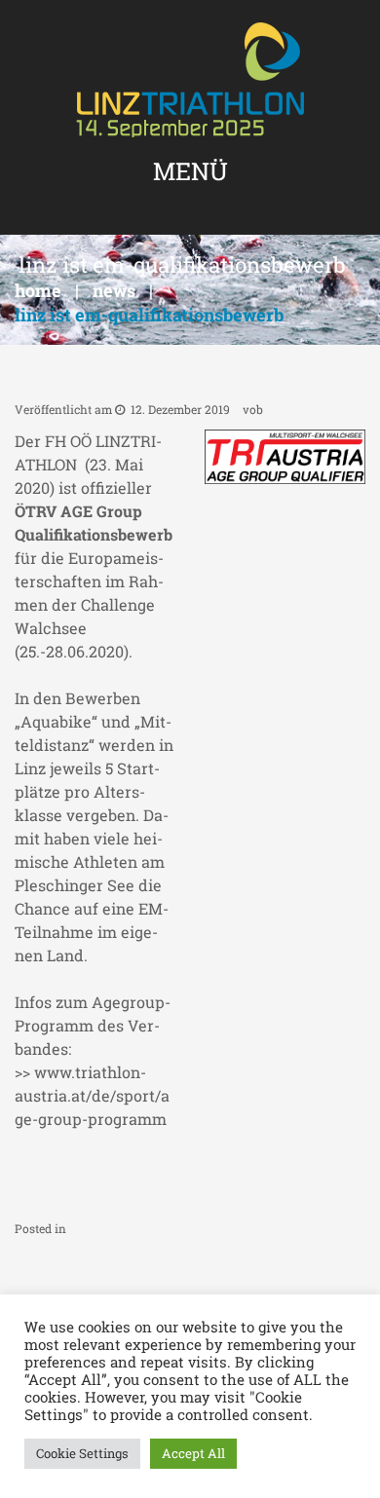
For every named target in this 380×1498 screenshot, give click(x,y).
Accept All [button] (193, 1453)
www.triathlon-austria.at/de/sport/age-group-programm (92, 1095)
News (114, 290)
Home (38, 290)
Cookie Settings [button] (82, 1453)
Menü (190, 171)
